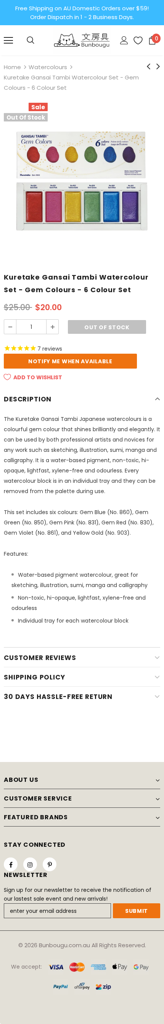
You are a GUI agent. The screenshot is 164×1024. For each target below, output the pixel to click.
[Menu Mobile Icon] (8, 40)
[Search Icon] (30, 40)
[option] (82, 181)
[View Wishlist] (135, 40)
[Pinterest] (49, 864)
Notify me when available (70, 361)
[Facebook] (11, 864)
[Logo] (82, 40)
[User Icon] (124, 40)
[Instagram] (30, 864)
